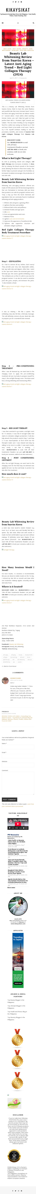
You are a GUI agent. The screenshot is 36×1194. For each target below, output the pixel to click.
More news (11, 887)
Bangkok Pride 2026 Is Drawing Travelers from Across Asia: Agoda (16, 871)
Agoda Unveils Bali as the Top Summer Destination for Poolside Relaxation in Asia (18, 880)
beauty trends (28, 655)
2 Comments (22, 78)
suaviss (20, 662)
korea (28, 657)
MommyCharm (15, 678)
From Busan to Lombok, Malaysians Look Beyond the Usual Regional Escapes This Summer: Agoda (18, 851)
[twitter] (16, 2)
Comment (5, 770)
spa (14, 662)
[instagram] (18, 2)
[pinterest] (21, 2)
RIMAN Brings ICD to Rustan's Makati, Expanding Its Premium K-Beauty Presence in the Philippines (17, 1169)
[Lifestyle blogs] (18, 1082)
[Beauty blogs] (18, 1060)
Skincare (15, 50)
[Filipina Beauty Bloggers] (18, 1039)
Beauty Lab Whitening (16, 644)
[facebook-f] (13, 2)
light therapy (6, 659)
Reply (12, 683)
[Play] (10, 828)
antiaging (13, 655)
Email (4, 752)
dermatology (13, 657)
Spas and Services (27, 50)
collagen (5, 657)
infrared (22, 657)
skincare (30, 659)
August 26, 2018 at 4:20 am (9, 713)
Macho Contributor (10, 666)
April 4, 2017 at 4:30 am (16, 680)
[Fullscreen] (26, 828)
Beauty (25, 49)
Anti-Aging (17, 49)
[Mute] (24, 828)
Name (4, 743)
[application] (18, 824)
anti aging (5, 655)
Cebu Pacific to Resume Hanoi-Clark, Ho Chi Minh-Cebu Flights (16, 841)
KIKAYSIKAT (18, 9)
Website (4, 761)
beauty (20, 655)
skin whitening (21, 659)
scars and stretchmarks (16, 219)
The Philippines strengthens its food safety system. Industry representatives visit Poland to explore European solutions (17, 1176)
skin (13, 659)
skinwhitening (6, 662)
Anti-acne (7, 49)
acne (8, 212)
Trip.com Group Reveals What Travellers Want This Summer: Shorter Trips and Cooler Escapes (17, 862)
